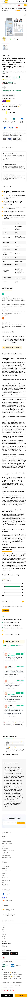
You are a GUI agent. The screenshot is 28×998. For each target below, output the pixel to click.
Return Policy (5, 873)
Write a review (5, 610)
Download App (5, 866)
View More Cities (6, 943)
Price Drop (16, 77)
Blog (3, 882)
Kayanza (4, 941)
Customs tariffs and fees (8, 850)
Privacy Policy (17, 985)
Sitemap (4, 846)
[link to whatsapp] (10, 39)
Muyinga (4, 934)
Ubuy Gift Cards (6, 880)
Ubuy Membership (6, 857)
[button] (17, 1)
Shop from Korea (6, 976)
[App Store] (6, 954)
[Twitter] (11, 990)
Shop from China (16, 976)
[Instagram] (5, 990)
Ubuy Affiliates (5, 885)
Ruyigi (3, 936)
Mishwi (3, 932)
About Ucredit (5, 878)
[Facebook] (3, 990)
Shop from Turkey (7, 978)
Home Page (4, 8)
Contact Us (4, 839)
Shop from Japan (7, 974)
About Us (4, 836)
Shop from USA (6, 972)
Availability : (5, 82)
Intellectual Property (7, 843)
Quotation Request (6, 841)
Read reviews (6, 650)
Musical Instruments (12, 8)
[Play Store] (14, 954)
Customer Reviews (6, 871)
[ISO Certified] (15, 965)
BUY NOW (21, 995)
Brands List (4, 868)
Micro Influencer (6, 855)
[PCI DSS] (5, 965)
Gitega (3, 927)
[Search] (25, 5)
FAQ (3, 875)
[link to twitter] (17, 39)
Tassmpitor (5, 10)
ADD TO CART (7, 995)
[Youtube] (8, 990)
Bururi (3, 939)
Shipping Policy (5, 853)
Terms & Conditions (7, 985)
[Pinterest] (14, 990)
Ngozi (3, 929)
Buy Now (20, 135)
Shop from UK (14, 972)
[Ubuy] (6, 1)
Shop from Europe (17, 978)
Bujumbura (4, 925)
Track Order (5, 848)
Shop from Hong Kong (17, 974)
